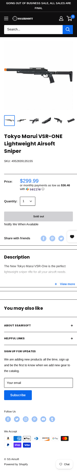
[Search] (68, 29)
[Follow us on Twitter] (16, 419)
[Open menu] (6, 18)
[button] (46, 187)
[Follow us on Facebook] (7, 419)
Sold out (38, 216)
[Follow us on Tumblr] (51, 419)
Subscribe (18, 395)
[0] (69, 18)
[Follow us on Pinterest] (34, 419)
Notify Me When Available (21, 224)
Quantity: (10, 201)
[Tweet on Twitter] (60, 238)
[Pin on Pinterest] (51, 238)
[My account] (61, 18)
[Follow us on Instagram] (25, 419)
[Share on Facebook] (43, 238)
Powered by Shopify (16, 464)
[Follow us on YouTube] (42, 419)
